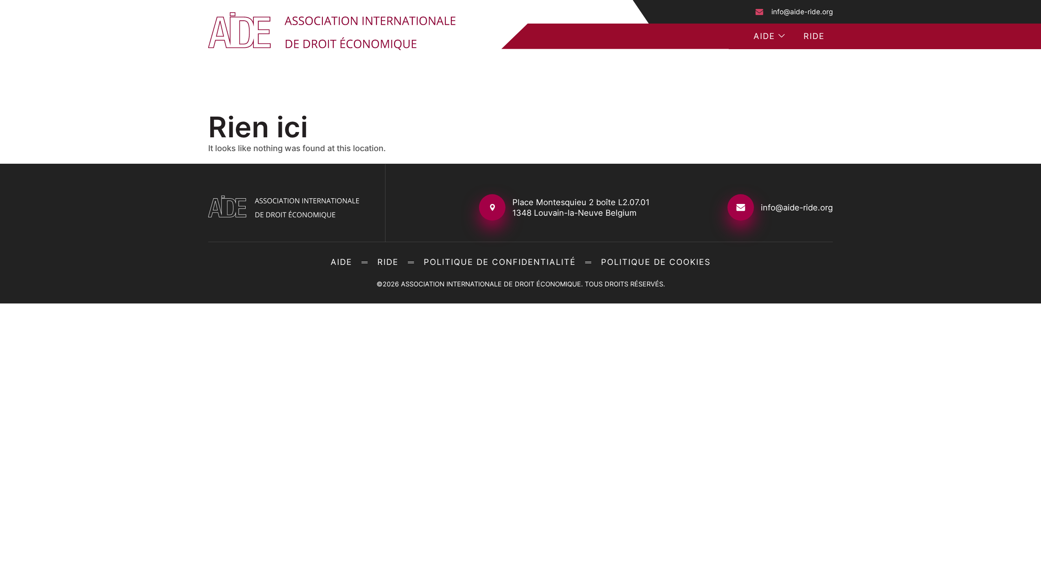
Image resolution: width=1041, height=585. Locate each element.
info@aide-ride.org (802, 12)
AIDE (764, 36)
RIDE (814, 36)
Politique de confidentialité (500, 262)
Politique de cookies (656, 262)
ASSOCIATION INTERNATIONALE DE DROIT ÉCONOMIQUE (491, 284)
